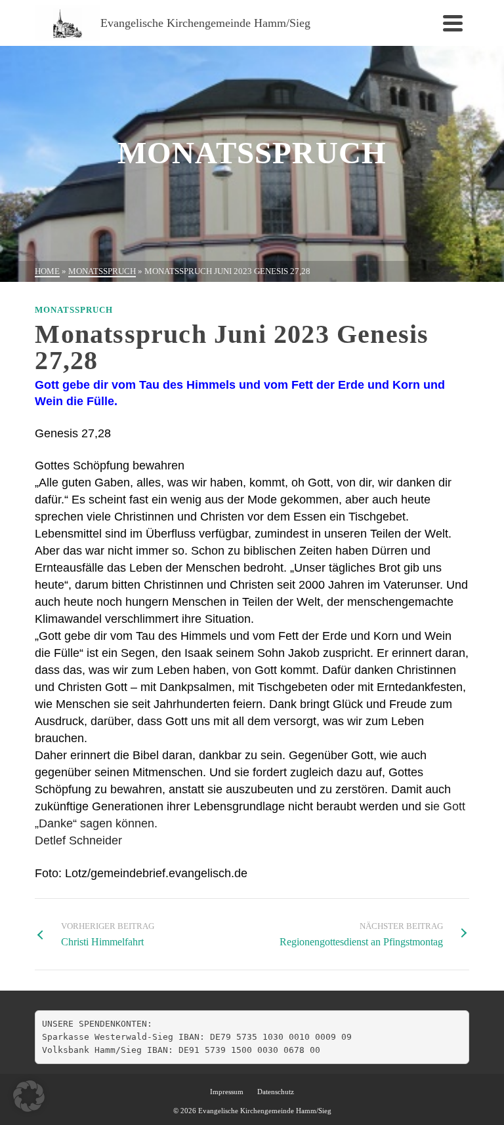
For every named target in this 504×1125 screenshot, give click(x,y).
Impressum (226, 1091)
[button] (29, 1096)
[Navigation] (452, 23)
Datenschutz (275, 1091)
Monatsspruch (74, 310)
